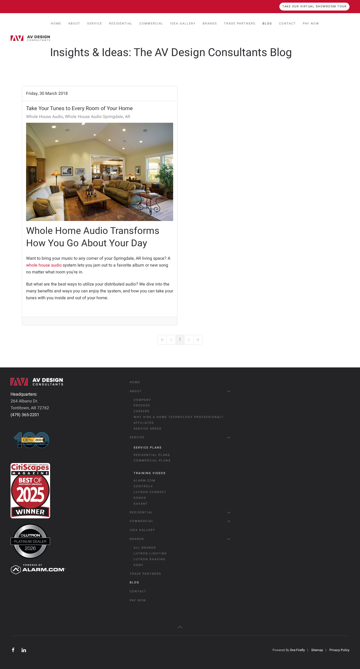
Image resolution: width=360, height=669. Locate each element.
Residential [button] (121, 23)
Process (142, 405)
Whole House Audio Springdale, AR (97, 117)
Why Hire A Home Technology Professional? (178, 417)
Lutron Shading (150, 559)
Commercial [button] (151, 23)
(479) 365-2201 (25, 415)
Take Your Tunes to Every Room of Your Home (79, 108)
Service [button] (94, 23)
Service (137, 437)
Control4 (143, 486)
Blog (267, 23)
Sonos (140, 498)
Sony (139, 565)
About (136, 391)
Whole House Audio (44, 117)
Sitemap (317, 650)
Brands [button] (210, 23)
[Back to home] (30, 38)
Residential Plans (152, 455)
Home (56, 23)
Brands (137, 539)
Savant (141, 503)
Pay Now (311, 23)
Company (142, 400)
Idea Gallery (183, 23)
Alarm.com (144, 480)
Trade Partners (240, 23)
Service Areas (148, 428)
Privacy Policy (339, 650)
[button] (180, 627)
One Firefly (297, 650)
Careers (142, 411)
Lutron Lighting (150, 553)
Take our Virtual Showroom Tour (314, 6)
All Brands (145, 547)
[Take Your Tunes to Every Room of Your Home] (99, 172)
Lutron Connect (150, 492)
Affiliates (144, 423)
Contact (287, 23)
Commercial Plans (152, 460)
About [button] (74, 23)
